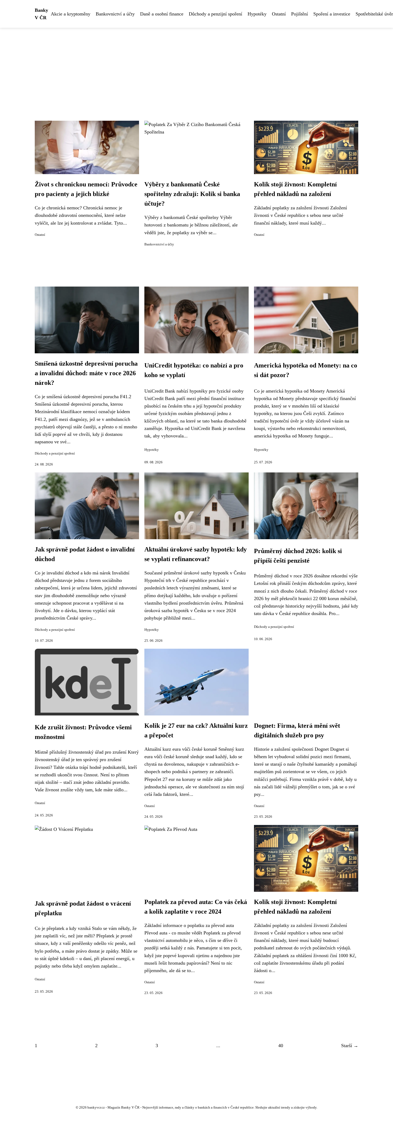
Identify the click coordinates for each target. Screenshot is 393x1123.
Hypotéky (257, 14)
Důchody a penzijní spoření (215, 14)
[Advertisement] (196, 67)
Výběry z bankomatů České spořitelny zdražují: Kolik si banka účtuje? (192, 194)
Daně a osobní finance (161, 14)
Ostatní (279, 14)
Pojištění (299, 14)
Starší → (349, 1045)
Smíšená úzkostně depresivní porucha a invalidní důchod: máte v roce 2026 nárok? (86, 373)
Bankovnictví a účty (115, 14)
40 (280, 1045)
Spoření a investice (331, 14)
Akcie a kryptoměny (70, 14)
